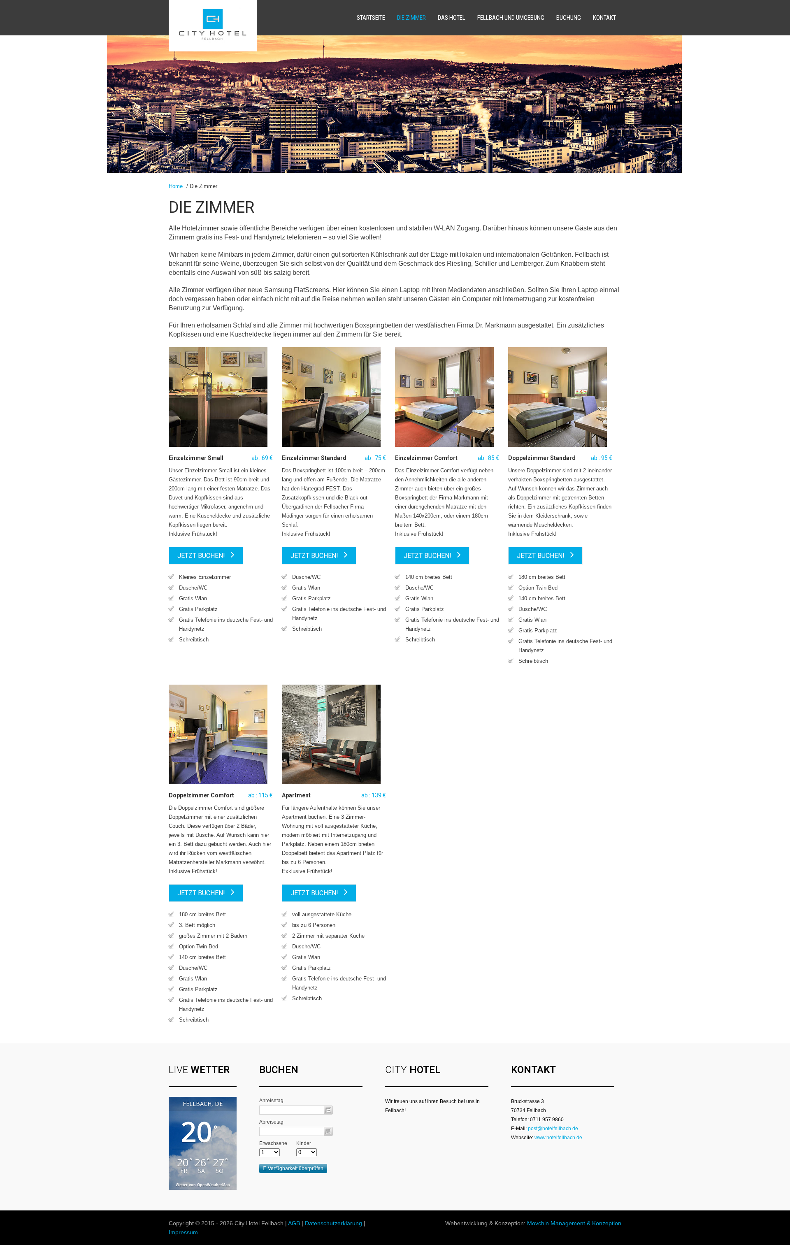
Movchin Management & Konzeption (574, 1223)
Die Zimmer (411, 17)
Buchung (568, 17)
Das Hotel (451, 17)
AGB (294, 1223)
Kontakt (604, 17)
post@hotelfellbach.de (553, 1128)
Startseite (371, 17)
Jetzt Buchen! (202, 556)
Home (176, 186)
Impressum (183, 1232)
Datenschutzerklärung (333, 1223)
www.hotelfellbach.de (558, 1137)
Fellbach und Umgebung (510, 17)
